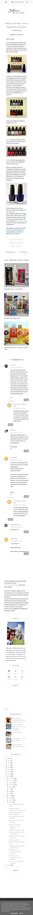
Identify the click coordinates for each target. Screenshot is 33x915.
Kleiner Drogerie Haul (12, 318)
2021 (9, 761)
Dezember (11, 778)
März (10, 798)
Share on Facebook (17, 239)
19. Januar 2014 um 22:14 (16, 432)
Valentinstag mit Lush (14, 840)
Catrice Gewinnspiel (17, 732)
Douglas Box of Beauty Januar (16, 830)
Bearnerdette (15, 524)
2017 (9, 769)
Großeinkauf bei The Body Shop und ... (16, 348)
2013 (9, 865)
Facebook (22, 673)
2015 (9, 774)
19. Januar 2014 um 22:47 (19, 505)
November (11, 780)
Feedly (22, 679)
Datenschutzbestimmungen (11, 585)
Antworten (26, 399)
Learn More (14, 913)
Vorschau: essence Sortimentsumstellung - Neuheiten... (15, 851)
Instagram (15, 673)
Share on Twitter (17, 242)
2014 (9, 776)
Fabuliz (13, 430)
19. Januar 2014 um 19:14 (19, 408)
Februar (11, 800)
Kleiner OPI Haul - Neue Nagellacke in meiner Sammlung (15, 826)
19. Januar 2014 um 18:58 (16, 367)
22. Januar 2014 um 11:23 (16, 541)
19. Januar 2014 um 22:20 (16, 460)
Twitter (9, 679)
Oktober (11, 782)
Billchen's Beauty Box (20, 405)
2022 (9, 758)
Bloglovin (9, 673)
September (11, 784)
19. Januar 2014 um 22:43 (16, 527)
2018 (9, 767)
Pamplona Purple (20, 221)
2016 (9, 771)
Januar (10, 802)
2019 (9, 765)
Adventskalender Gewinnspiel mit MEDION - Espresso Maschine (18, 720)
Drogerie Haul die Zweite (13, 289)
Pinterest (16, 679)
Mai (10, 793)
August (11, 787)
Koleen (13, 365)
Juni (10, 791)
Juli (10, 789)
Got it (21, 913)
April (10, 795)
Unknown (13, 457)
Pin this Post (17, 246)
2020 (9, 763)
